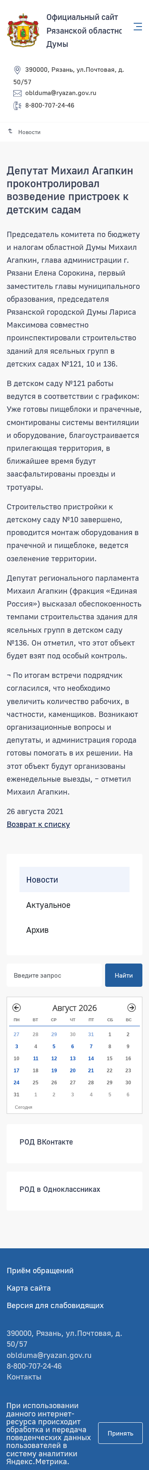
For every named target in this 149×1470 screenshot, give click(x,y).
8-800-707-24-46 (49, 105)
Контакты (24, 1376)
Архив (37, 929)
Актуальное (48, 904)
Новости (42, 879)
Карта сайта (29, 1287)
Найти (124, 975)
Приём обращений (40, 1270)
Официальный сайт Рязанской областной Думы (87, 30)
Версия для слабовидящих (55, 1305)
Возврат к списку (38, 824)
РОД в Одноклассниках (59, 1188)
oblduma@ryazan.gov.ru (60, 92)
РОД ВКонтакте (46, 1141)
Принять (120, 1433)
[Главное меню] (135, 26)
